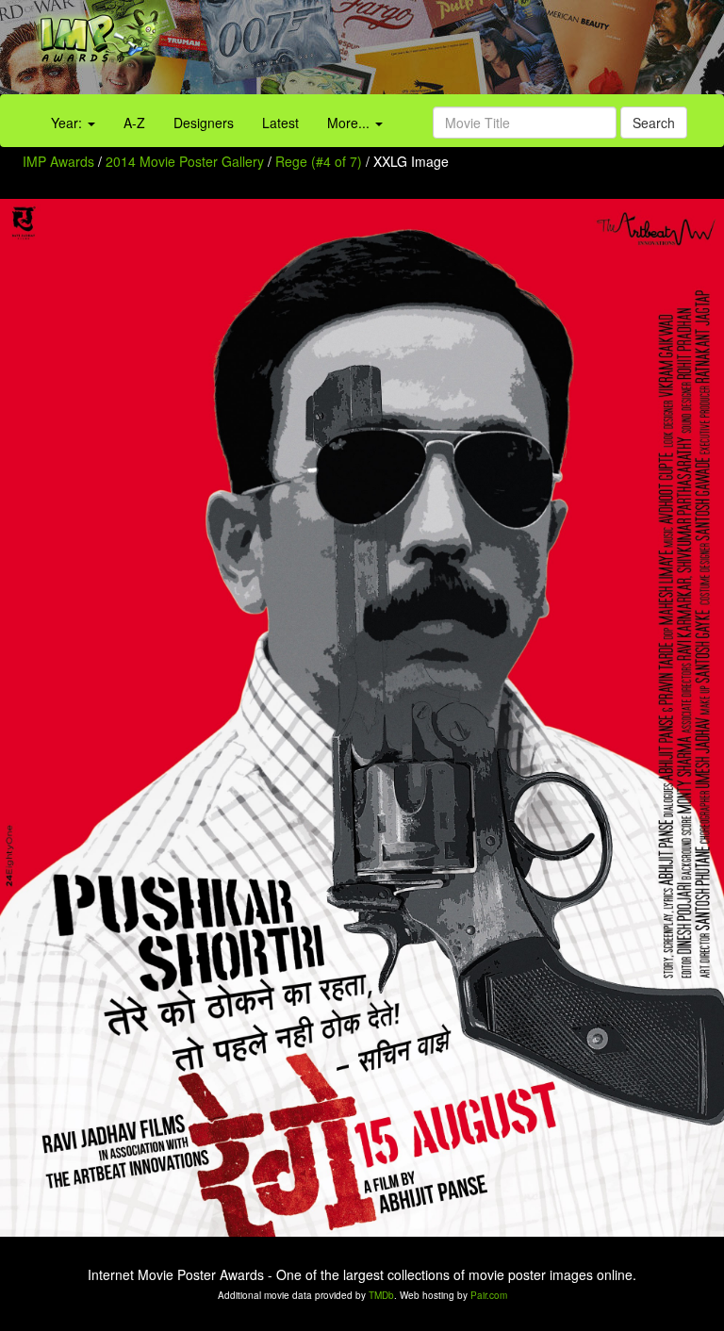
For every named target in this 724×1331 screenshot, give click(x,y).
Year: (68, 122)
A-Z (134, 122)
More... (350, 122)
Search (654, 122)
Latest (280, 122)
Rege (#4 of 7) (318, 161)
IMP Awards (58, 161)
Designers (203, 122)
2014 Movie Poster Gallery (185, 161)
